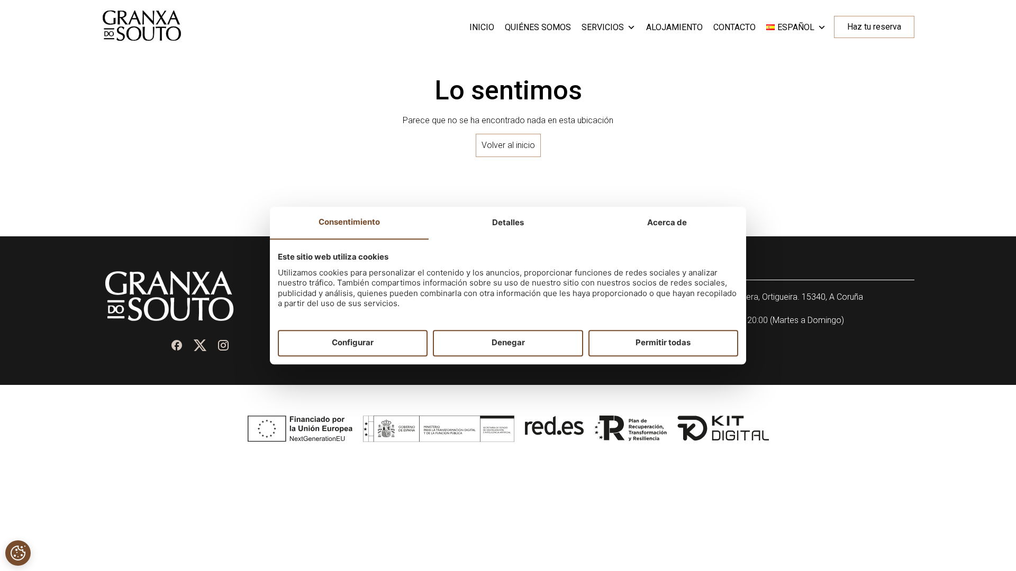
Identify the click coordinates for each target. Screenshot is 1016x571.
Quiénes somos (538, 27)
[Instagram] (223, 345)
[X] (200, 345)
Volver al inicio (508, 145)
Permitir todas (663, 343)
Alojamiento (674, 27)
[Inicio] (142, 38)
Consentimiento (349, 222)
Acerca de (667, 222)
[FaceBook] (176, 345)
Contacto (734, 27)
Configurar (353, 343)
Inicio (481, 27)
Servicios (603, 27)
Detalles (508, 222)
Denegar (508, 343)
